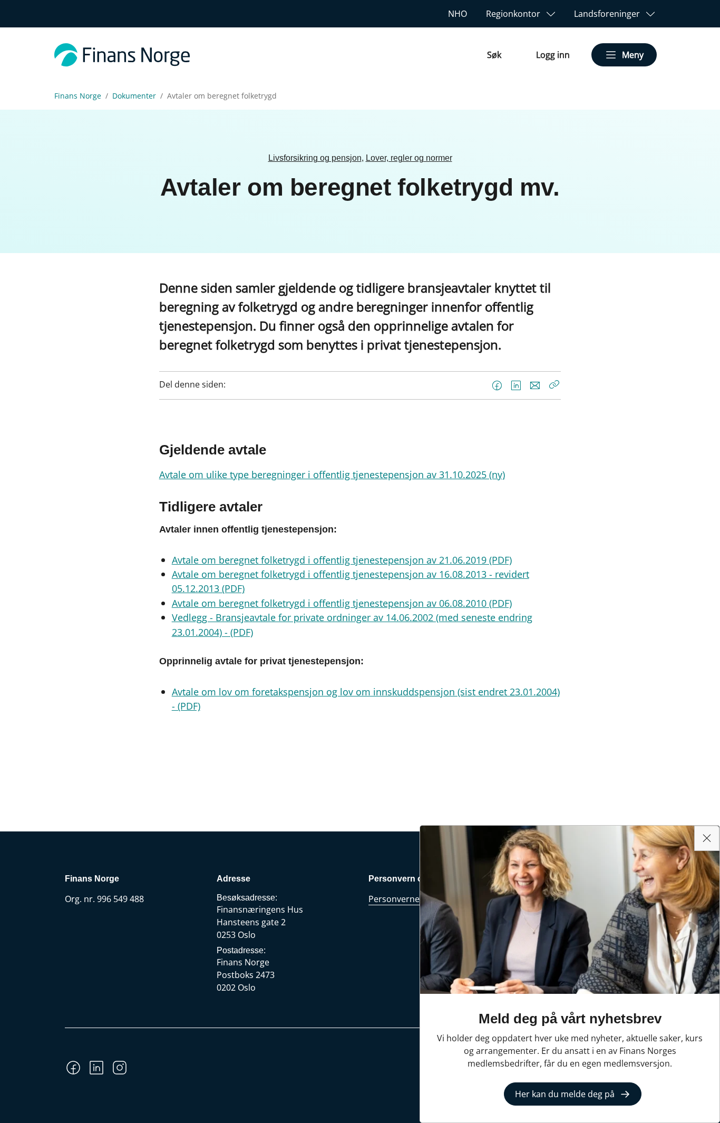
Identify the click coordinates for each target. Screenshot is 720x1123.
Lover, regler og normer (409, 157)
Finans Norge (77, 96)
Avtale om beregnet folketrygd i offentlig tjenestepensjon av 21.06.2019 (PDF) (342, 559)
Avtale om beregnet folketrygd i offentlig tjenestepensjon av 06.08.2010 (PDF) (342, 602)
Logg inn (553, 55)
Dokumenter (134, 96)
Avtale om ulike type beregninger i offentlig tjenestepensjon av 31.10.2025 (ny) (332, 474)
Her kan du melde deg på (565, 1094)
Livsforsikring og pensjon (315, 157)
